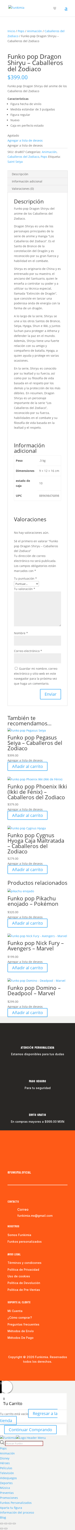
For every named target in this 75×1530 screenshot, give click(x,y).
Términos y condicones (24, 1262)
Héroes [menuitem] (5, 1463)
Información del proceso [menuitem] (17, 1512)
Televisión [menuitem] (7, 1473)
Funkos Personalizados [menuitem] (16, 1503)
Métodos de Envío (21, 1331)
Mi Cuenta (15, 1311)
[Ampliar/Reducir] (1, 1523)
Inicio (11, 31)
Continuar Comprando (30, 1429)
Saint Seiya (15, 162)
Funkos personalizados (25, 1241)
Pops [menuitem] (3, 1448)
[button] (25, 140)
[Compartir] (10, 1523)
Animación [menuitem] (7, 1453)
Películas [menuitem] (6, 1468)
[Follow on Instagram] (19, 1163)
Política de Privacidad (23, 1269)
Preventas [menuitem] (7, 1493)
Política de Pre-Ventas (24, 1289)
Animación (34, 31)
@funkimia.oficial (19, 1172)
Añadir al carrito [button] (27, 766)
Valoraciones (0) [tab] (23, 189)
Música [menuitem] (5, 1488)
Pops (21, 31)
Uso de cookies (19, 1276)
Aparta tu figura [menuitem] (11, 1508)
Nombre (21, 633)
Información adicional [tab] (27, 181)
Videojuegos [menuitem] (8, 1478)
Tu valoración (24, 589)
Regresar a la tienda (29, 1417)
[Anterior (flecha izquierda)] (1, 1528)
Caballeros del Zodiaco (23, 157)
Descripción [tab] (20, 174)
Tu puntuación (25, 578)
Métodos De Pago (21, 1337)
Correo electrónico (28, 651)
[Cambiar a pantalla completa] (6, 1523)
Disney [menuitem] (4, 1458)
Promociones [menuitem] (9, 1498)
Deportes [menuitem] (6, 1483)
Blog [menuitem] (3, 1517)
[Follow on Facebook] (11, 1163)
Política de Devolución (24, 1283)
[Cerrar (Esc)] (14, 1523)
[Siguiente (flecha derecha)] (6, 1528)
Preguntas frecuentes (23, 1324)
